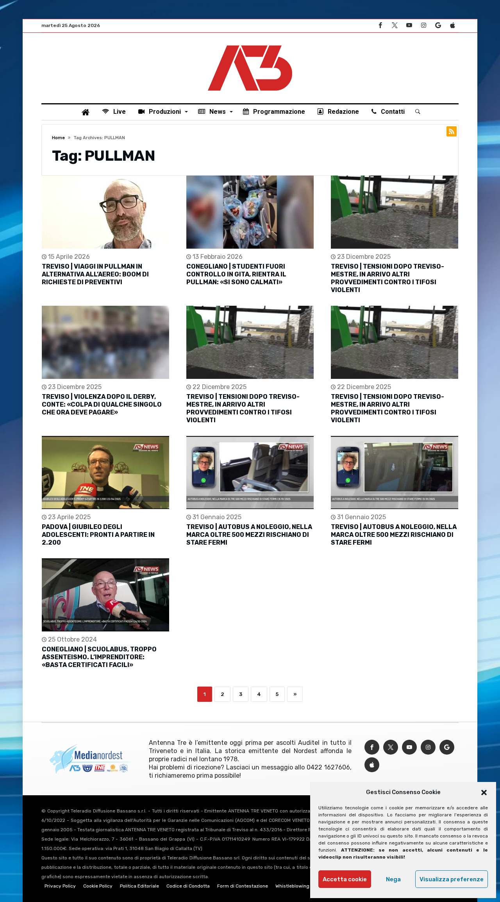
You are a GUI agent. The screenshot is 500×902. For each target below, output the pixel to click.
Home (58, 137)
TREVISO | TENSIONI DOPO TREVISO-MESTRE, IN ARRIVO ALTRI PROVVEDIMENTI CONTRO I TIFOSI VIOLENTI (387, 278)
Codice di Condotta (188, 886)
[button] (484, 792)
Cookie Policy (97, 886)
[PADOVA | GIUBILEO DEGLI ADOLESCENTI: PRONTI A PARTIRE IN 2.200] (105, 472)
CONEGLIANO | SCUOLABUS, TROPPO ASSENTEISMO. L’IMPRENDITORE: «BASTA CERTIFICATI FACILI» (99, 657)
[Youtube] (409, 25)
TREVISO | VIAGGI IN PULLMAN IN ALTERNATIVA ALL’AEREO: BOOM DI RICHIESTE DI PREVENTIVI (95, 274)
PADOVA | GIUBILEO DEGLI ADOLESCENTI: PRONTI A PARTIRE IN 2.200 (98, 534)
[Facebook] (380, 25)
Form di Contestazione (242, 886)
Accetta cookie (345, 879)
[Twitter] (394, 25)
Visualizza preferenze (452, 879)
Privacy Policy (60, 886)
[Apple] (452, 25)
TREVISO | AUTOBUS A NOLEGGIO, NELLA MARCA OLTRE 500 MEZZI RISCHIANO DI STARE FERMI (249, 534)
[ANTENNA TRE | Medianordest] (250, 44)
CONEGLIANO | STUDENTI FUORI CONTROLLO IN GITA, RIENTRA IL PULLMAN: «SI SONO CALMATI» (236, 274)
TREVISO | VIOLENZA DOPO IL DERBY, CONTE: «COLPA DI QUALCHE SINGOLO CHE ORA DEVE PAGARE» (102, 404)
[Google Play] (438, 25)
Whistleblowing (292, 886)
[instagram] (423, 25)
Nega (393, 879)
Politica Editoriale (139, 886)
